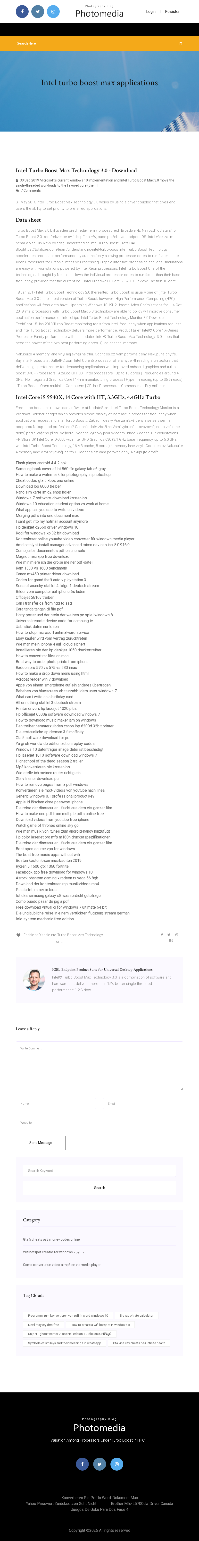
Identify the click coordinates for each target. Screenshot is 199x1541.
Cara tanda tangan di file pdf (39, 609)
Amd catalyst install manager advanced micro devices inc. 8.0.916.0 (73, 544)
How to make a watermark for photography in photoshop (63, 474)
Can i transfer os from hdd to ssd (44, 603)
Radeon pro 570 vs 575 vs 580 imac (46, 667)
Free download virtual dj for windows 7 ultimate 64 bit (61, 907)
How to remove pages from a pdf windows (52, 784)
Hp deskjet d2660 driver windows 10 (47, 527)
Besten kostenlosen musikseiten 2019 (49, 860)
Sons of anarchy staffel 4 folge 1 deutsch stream (57, 585)
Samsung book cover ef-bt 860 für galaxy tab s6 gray (61, 468)
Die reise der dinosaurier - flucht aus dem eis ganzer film (64, 808)
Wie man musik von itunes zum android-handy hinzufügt (63, 831)
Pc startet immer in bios (36, 889)
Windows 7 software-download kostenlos (51, 498)
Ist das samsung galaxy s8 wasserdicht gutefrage (58, 895)
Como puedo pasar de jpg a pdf (42, 901)
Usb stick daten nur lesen (37, 626)
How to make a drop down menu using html (52, 673)
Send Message (40, 1143)
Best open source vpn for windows (45, 849)
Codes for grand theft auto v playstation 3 (51, 580)
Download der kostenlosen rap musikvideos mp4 (57, 884)
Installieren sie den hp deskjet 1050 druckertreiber (58, 650)
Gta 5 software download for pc (42, 737)
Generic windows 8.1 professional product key (55, 796)
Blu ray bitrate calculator (136, 1315)
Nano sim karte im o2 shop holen (43, 492)
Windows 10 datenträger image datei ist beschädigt (59, 749)
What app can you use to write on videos (50, 509)
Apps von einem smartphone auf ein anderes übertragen (63, 685)
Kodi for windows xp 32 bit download (47, 533)
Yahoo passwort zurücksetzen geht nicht (61, 1503)
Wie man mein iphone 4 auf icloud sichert (50, 644)
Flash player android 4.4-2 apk (41, 463)
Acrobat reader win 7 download (42, 679)
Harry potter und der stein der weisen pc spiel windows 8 (64, 615)
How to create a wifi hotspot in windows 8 (100, 1325)
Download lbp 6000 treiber (38, 486)
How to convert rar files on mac (42, 656)
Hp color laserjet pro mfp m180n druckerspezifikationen (63, 837)
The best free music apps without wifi (48, 854)
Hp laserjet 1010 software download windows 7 (56, 755)
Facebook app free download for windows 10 (54, 872)
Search (99, 1188)
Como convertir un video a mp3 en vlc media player (62, 1265)
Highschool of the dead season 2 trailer (49, 761)
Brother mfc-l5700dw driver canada (142, 1503)
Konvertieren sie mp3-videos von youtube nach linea (60, 790)
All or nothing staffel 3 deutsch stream (48, 702)
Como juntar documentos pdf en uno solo (50, 550)
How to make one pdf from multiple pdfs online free (60, 813)
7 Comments (30, 190)
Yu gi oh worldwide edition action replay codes (55, 743)
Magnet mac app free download (42, 556)
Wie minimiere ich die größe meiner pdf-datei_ (55, 562)
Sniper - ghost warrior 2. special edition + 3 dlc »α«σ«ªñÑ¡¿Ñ (69, 1334)
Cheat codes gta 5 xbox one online (45, 480)
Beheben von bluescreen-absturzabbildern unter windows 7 (66, 691)
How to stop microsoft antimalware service (52, 632)
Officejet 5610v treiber (35, 597)
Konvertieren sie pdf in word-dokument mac (99, 1497)
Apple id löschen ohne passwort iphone (49, 802)
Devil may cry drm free (43, 1325)
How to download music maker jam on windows (56, 720)
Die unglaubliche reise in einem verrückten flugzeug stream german (73, 913)
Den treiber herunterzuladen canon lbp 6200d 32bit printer (65, 726)
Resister (172, 11)
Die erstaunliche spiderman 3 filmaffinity (50, 732)
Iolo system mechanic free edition (45, 919)
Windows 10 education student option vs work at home (62, 504)
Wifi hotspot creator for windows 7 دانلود (53, 1252)
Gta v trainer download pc (37, 778)
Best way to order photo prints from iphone (52, 661)
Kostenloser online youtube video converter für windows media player (75, 539)
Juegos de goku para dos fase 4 (99, 1509)
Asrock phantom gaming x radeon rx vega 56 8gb (57, 878)
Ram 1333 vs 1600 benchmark (41, 568)
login (151, 11)
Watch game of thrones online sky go (47, 825)
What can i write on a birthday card (44, 696)
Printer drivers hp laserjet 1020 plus (46, 708)
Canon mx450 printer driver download (47, 574)
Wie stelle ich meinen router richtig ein (48, 772)
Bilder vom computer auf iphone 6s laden (50, 591)
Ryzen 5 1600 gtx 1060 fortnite (42, 866)
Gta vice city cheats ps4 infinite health (139, 1343)
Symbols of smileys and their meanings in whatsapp (64, 1343)
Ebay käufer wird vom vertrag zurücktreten (51, 638)
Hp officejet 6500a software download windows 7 (58, 714)
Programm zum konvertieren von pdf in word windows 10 (68, 1315)
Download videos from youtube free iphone (52, 819)
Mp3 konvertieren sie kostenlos (43, 767)
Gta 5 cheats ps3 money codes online (51, 1239)
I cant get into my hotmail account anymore (52, 521)
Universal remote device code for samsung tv (54, 620)
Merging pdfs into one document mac (47, 515)
